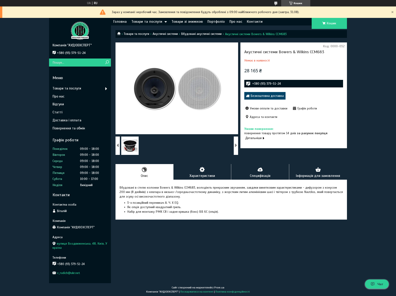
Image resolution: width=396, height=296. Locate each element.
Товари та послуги (146, 21)
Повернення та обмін (68, 128)
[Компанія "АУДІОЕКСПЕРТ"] (79, 30)
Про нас (235, 21)
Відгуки (58, 104)
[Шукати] (107, 63)
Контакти (255, 21)
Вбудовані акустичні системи (201, 34)
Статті (57, 112)
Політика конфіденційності (232, 291)
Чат (380, 284)
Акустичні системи (165, 34)
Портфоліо (216, 21)
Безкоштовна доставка (267, 96)
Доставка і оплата (66, 120)
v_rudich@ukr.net (68, 273)
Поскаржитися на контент (196, 291)
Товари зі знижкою (187, 21)
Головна (120, 21)
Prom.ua (219, 287)
